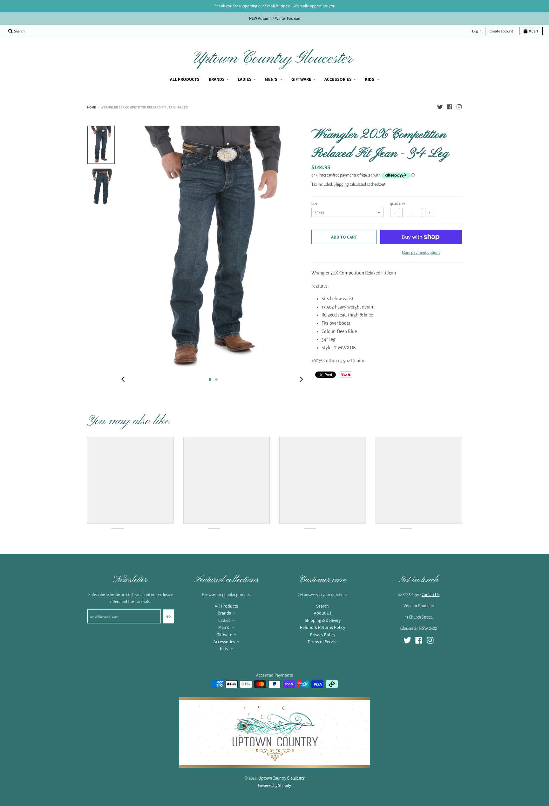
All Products (226, 606)
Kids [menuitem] (370, 79)
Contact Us (430, 595)
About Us (322, 613)
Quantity (397, 204)
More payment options (421, 252)
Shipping (341, 184)
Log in (477, 31)
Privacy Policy (322, 634)
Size (314, 204)
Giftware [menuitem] (301, 79)
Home (91, 107)
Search (322, 606)
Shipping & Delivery (323, 620)
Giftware (224, 634)
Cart (533, 31)
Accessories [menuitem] (338, 79)
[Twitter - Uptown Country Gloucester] (440, 107)
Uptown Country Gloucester (273, 58)
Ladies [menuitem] (245, 79)
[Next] (301, 379)
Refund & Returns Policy (322, 627)
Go (168, 616)
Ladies (224, 620)
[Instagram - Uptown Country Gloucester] (459, 107)
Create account (501, 31)
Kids (224, 648)
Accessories (224, 641)
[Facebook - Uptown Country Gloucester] (449, 107)
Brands (224, 613)
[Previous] (124, 379)
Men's (224, 627)
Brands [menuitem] (217, 79)
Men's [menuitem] (271, 79)
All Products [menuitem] (185, 79)
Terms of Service (323, 641)
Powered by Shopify (274, 785)
